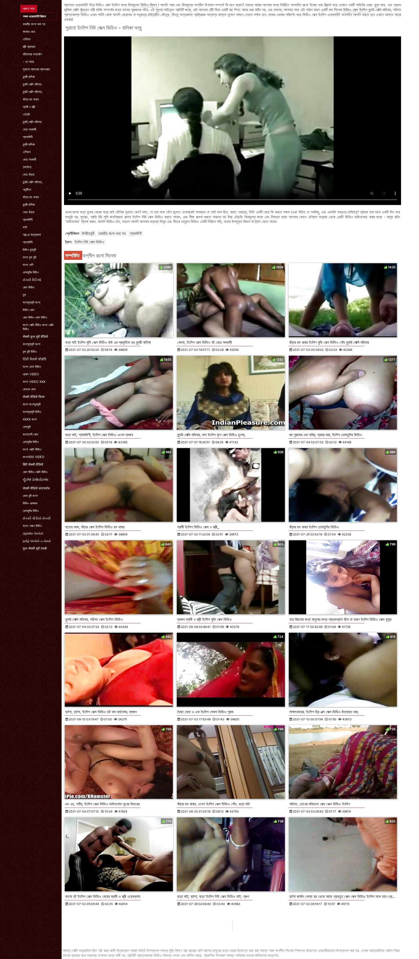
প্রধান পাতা (29, 8)
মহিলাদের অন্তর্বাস (32, 54)
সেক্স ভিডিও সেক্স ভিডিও (35, 317)
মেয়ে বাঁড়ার (28, 174)
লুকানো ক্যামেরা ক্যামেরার (36, 69)
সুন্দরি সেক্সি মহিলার (32, 84)
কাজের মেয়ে (29, 31)
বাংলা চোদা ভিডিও (32, 367)
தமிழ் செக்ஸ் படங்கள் (37, 541)
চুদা (24, 295)
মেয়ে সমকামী (29, 129)
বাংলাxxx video (33, 457)
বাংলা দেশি (28, 265)
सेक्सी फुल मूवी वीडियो (35, 336)
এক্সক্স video (31, 374)
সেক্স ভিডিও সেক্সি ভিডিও (35, 472)
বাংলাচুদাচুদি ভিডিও (32, 412)
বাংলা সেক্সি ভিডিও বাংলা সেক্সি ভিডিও (38, 327)
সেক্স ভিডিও (28, 287)
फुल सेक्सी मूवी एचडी (35, 548)
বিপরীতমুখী (88, 233)
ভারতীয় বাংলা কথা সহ (34, 24)
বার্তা (25, 227)
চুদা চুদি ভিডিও (30, 351)
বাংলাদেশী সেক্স (30, 434)
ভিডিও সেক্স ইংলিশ (355, 9)
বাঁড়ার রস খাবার (31, 99)
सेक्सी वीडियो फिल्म (34, 397)
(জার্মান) (27, 167)
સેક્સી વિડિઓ (32, 280)
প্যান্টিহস (27, 189)
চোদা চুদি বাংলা (30, 496)
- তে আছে (28, 62)
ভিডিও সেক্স (28, 310)
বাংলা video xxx (34, 382)
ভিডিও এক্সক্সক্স (30, 503)
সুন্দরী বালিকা (29, 77)
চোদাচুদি (27, 427)
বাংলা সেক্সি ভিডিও (32, 449)
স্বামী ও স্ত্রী (29, 107)
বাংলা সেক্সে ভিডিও (32, 526)
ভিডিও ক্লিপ (149, 4)
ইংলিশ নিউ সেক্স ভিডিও (89, 241)
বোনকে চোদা (29, 389)
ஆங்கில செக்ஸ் (33, 533)
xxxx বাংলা (30, 419)
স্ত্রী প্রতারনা (29, 47)
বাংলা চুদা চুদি (29, 257)
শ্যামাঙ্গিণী (27, 137)
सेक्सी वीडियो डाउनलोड (36, 488)
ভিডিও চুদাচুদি (29, 250)
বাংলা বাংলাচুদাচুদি (31, 404)
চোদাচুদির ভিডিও (31, 272)
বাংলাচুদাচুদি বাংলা (31, 302)
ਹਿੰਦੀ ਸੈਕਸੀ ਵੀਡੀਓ (34, 359)
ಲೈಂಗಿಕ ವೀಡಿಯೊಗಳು (35, 479)
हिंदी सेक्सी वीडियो (33, 464)
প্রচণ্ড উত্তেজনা (32, 235)
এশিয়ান (27, 39)
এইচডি (26, 114)
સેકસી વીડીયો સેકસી (37, 518)
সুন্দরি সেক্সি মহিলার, (32, 92)
